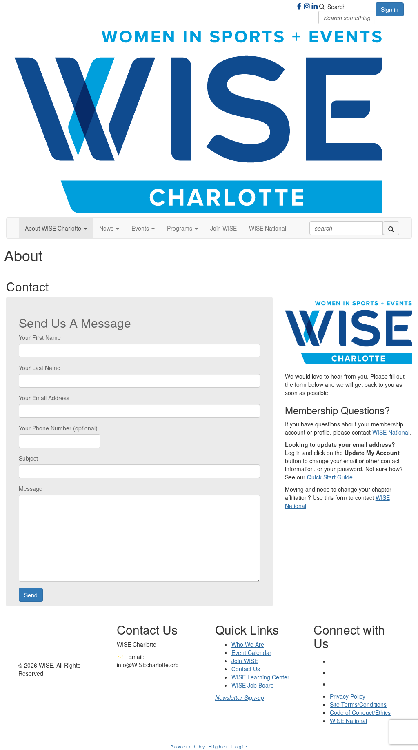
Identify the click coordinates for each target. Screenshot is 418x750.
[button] (56, 228)
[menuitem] (223, 228)
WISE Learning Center (260, 677)
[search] (391, 228)
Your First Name (40, 337)
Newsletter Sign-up (239, 697)
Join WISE (223, 228)
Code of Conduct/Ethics (360, 712)
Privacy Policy (347, 696)
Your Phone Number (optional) (58, 428)
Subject (28, 458)
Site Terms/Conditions (358, 704)
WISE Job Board (252, 685)
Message (30, 488)
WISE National (267, 228)
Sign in (389, 9)
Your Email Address (44, 398)
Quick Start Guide (330, 477)
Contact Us (245, 669)
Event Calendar (251, 652)
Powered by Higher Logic (209, 746)
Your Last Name (39, 368)
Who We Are (247, 644)
